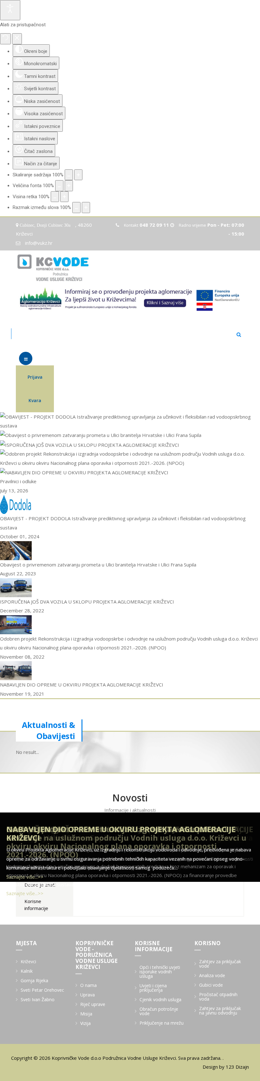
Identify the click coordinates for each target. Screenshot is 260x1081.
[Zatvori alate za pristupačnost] (17, 38)
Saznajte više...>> (24, 893)
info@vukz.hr (39, 243)
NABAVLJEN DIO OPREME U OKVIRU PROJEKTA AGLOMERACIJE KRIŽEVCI (121, 833)
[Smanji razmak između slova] (76, 207)
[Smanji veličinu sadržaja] (69, 174)
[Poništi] (5, 38)
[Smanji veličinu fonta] (59, 185)
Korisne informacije (36, 904)
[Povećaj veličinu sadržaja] (78, 174)
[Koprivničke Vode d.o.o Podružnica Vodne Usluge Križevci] (54, 267)
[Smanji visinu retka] (55, 196)
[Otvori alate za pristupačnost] (10, 10)
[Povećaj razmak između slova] (86, 207)
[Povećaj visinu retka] (64, 196)
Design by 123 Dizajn (226, 1067)
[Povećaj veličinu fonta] (69, 185)
